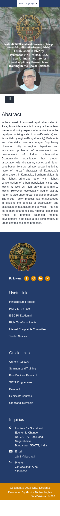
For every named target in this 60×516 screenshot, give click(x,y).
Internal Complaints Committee (27, 329)
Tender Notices (18, 336)
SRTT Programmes (20, 382)
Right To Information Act (23, 322)
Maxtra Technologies (39, 492)
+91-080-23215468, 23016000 (26, 469)
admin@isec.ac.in (25, 456)
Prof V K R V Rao (19, 308)
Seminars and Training (22, 368)
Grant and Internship (21, 403)
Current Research (19, 361)
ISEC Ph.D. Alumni (20, 315)
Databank (15, 389)
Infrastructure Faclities (22, 301)
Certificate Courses (20, 396)
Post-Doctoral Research (23, 375)
